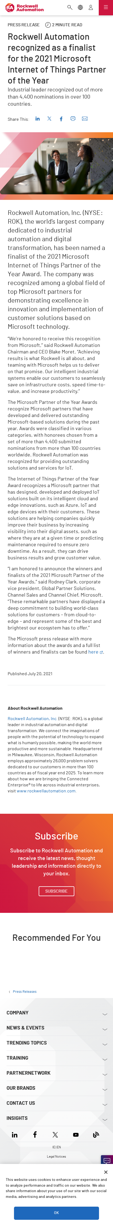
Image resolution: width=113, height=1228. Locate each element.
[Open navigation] (106, 7)
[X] (55, 1134)
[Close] (105, 1172)
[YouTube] (76, 1134)
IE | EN (56, 1147)
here (93, 652)
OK (56, 1213)
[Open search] (69, 8)
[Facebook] (35, 1134)
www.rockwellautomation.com (46, 791)
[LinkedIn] (16, 1134)
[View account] (90, 8)
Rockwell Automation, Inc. (33, 719)
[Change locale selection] (80, 8)
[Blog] (96, 1134)
